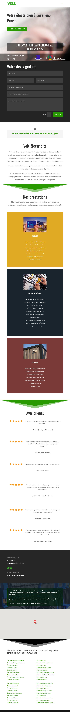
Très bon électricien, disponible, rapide (44, 444)
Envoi (58, 114)
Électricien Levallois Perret (44, 693)
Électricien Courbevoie (43, 688)
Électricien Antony (41, 660)
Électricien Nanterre (12, 700)
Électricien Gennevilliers (43, 700)
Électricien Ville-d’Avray (13, 672)
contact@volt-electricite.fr (15, 563)
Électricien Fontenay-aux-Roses (45, 672)
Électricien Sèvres (12, 667)
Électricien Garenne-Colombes (45, 683)
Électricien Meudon (12, 665)
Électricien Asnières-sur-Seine (45, 698)
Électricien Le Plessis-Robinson (45, 675)
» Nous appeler (17, 29)
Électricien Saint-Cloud (13, 675)
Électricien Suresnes (12, 695)
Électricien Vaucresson (13, 679)
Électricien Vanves (12, 688)
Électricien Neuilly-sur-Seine (44, 690)
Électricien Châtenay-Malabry (45, 663)
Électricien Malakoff (12, 686)
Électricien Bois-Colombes (44, 686)
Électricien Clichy (41, 695)
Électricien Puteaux (12, 698)
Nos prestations (35, 197)
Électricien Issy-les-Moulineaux (15, 660)
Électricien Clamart (42, 677)
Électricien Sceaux (41, 665)
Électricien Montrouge (13, 683)
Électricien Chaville (12, 670)
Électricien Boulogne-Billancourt (16, 663)
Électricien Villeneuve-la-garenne (45, 702)
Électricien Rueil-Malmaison (14, 693)
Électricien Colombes (13, 702)
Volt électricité (35, 146)
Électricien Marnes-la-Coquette (15, 677)
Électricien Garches (12, 690)
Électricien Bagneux (42, 670)
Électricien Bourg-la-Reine (44, 667)
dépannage (58, 161)
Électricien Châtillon (42, 679)
